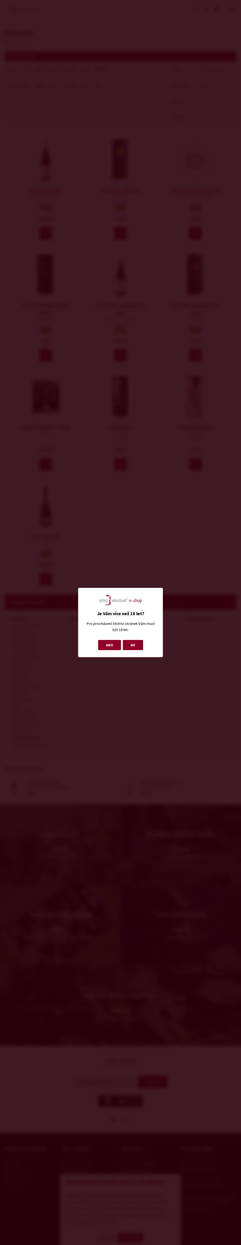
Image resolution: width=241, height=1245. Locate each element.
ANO (109, 645)
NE (133, 645)
